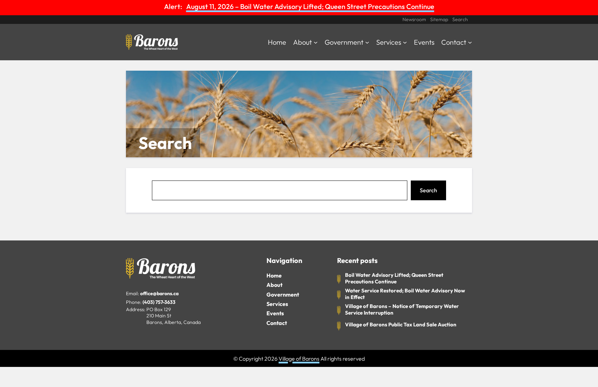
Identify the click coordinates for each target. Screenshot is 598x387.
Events (275, 313)
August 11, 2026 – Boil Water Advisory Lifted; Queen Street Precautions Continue (310, 6)
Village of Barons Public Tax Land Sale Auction (400, 324)
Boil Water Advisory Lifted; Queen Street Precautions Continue (394, 278)
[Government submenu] (367, 42)
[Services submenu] (405, 42)
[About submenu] (316, 42)
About (274, 284)
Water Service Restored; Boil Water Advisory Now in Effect (405, 294)
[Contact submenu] (470, 42)
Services (277, 303)
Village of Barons (299, 358)
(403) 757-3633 (159, 302)
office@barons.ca (159, 293)
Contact (276, 322)
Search (428, 190)
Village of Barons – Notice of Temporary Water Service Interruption (402, 309)
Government (282, 294)
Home (274, 275)
